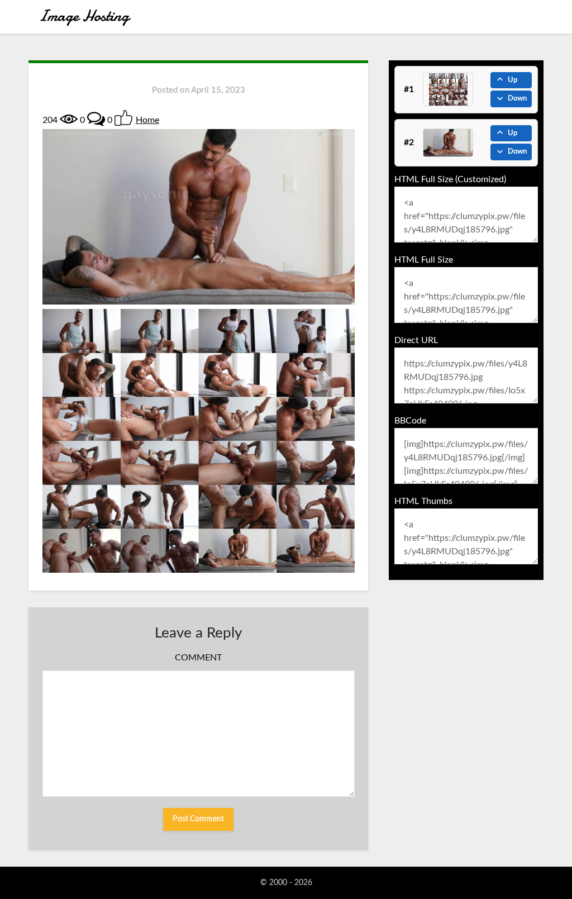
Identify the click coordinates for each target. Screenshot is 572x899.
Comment (198, 657)
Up (512, 80)
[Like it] (123, 118)
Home (147, 120)
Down (517, 98)
